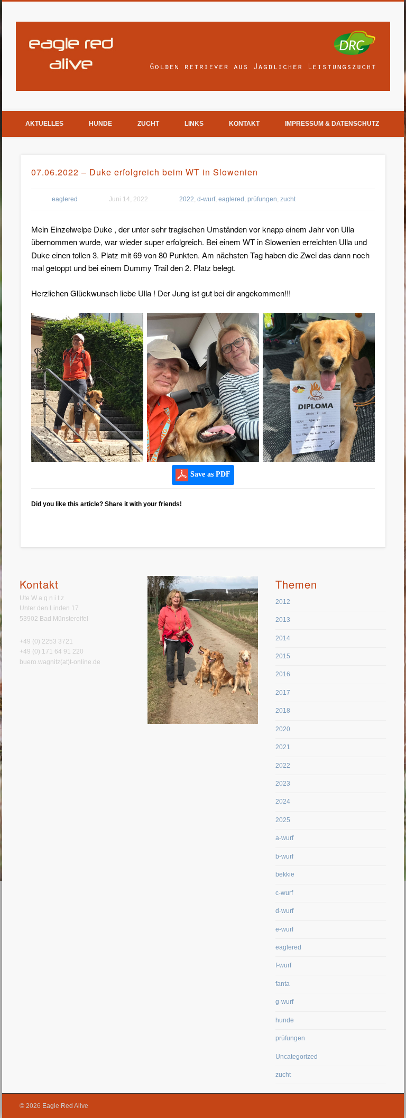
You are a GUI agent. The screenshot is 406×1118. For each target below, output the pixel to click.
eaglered (65, 199)
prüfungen (262, 199)
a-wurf (284, 838)
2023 (282, 783)
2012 (282, 601)
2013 (282, 619)
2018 (282, 710)
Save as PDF (209, 474)
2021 (282, 747)
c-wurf (284, 893)
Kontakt (244, 123)
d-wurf (206, 199)
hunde (284, 1020)
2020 (282, 729)
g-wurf (284, 1001)
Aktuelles (44, 123)
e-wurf (284, 929)
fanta (282, 983)
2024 (282, 801)
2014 (282, 638)
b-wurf (284, 856)
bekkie (284, 874)
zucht (288, 199)
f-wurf (283, 965)
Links (194, 123)
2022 (186, 199)
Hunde (100, 123)
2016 (282, 674)
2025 (282, 820)
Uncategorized (296, 1056)
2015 (282, 656)
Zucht (148, 123)
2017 (282, 692)
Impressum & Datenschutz (332, 123)
